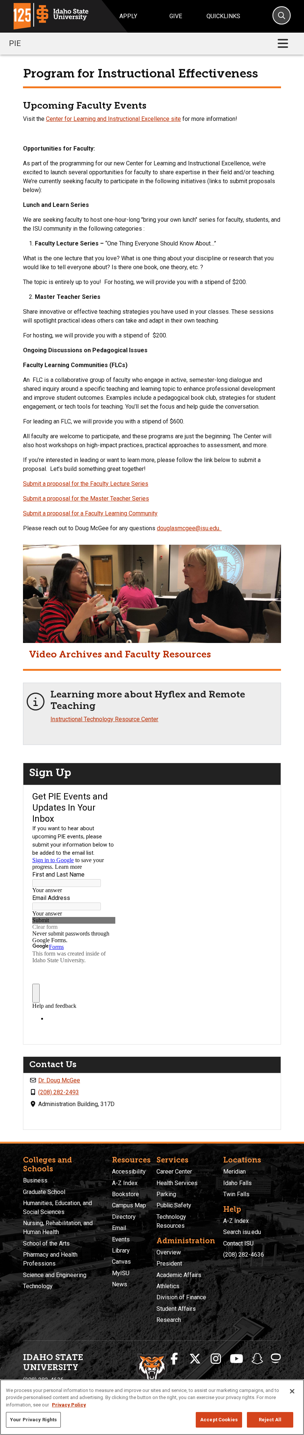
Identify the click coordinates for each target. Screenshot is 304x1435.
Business (35, 1180)
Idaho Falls (237, 1183)
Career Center (174, 1171)
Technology (38, 1286)
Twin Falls (236, 1194)
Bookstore (125, 1194)
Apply (128, 16)
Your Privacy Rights (33, 1419)
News (119, 1284)
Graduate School (44, 1191)
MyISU (120, 1273)
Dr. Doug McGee (59, 1080)
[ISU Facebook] (174, 1359)
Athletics (167, 1286)
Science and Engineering (54, 1275)
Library (121, 1250)
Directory (124, 1216)
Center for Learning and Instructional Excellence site (113, 118)
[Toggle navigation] (283, 43)
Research (168, 1319)
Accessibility (129, 1171)
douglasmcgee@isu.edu (188, 528)
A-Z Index (125, 1183)
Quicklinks (223, 16)
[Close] (292, 1391)
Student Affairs (176, 1308)
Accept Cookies (219, 1419)
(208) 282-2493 (58, 1092)
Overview (168, 1252)
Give (175, 16)
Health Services (177, 1183)
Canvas (121, 1261)
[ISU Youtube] (236, 1359)
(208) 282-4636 (243, 1254)
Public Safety (173, 1205)
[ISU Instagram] (215, 1359)
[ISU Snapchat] (257, 1359)
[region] (152, 1407)
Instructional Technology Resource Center (104, 719)
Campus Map (129, 1205)
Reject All (270, 1419)
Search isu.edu (242, 1232)
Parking (166, 1194)
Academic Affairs (178, 1275)
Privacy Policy (69, 1405)
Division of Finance (181, 1297)
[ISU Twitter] (195, 1359)
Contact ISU (238, 1243)
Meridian (234, 1171)
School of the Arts (46, 1243)
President (169, 1263)
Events (121, 1239)
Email (119, 1227)
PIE (15, 43)
